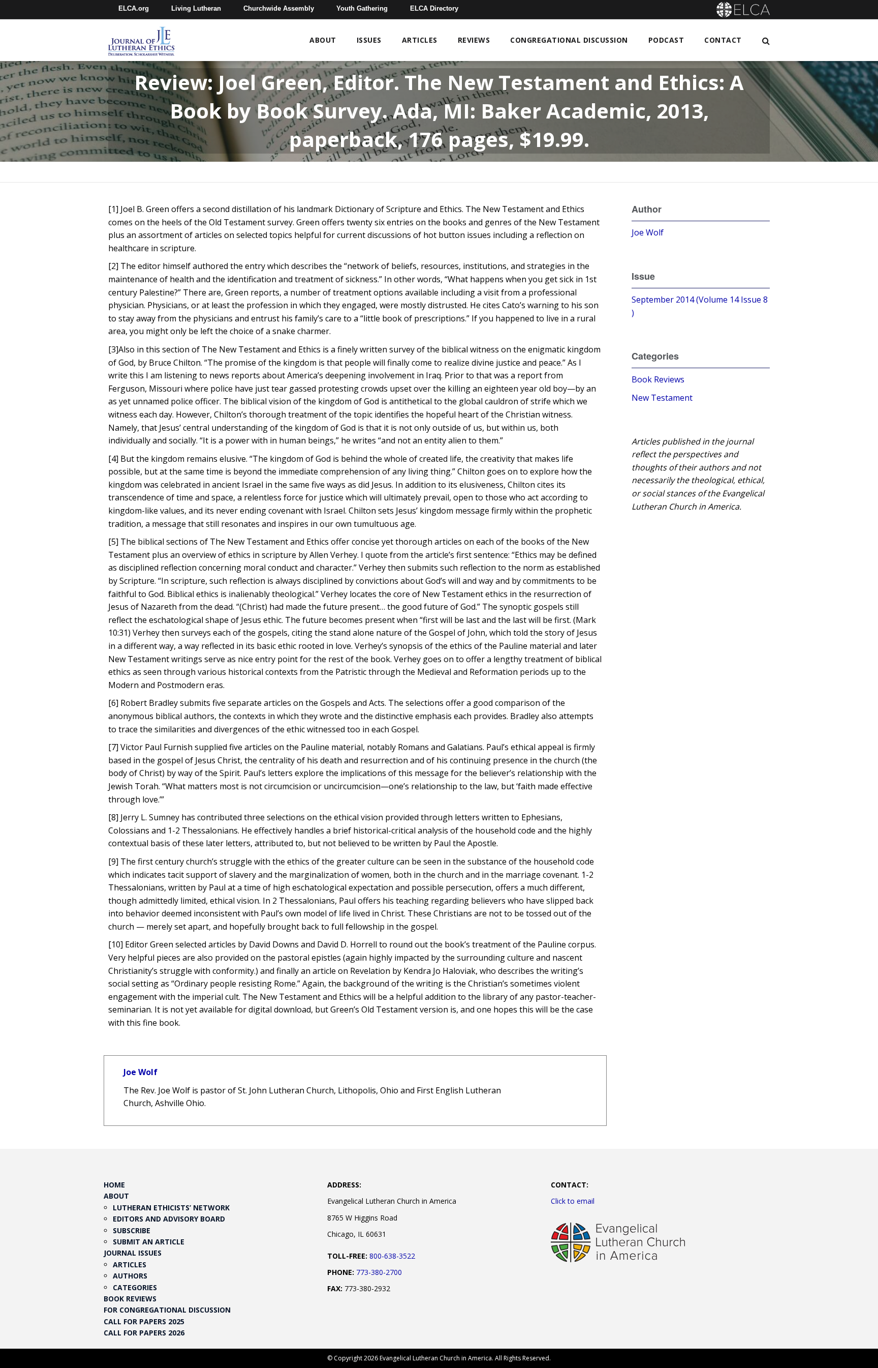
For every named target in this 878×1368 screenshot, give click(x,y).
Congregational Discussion (569, 40)
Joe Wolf (140, 1072)
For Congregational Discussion (167, 1310)
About (322, 40)
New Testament (662, 397)
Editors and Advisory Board (169, 1219)
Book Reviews (658, 379)
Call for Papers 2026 (144, 1332)
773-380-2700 (379, 1272)
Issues (369, 40)
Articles (419, 40)
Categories (135, 1287)
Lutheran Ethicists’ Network (171, 1207)
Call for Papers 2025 (144, 1321)
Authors (130, 1276)
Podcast (666, 40)
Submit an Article (148, 1241)
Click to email (572, 1201)
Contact (723, 40)
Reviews (474, 40)
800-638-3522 (392, 1256)
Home (114, 1184)
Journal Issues (133, 1253)
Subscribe (131, 1230)
